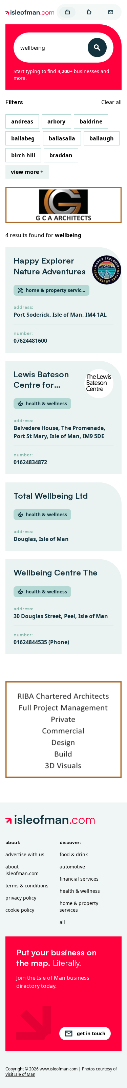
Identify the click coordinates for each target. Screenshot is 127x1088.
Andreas (22, 121)
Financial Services (79, 879)
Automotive (72, 866)
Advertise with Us (24, 854)
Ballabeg (23, 138)
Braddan (60, 155)
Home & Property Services (79, 906)
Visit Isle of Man (20, 1074)
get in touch (91, 1033)
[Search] (97, 47)
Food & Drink (74, 854)
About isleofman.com (22, 870)
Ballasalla (62, 138)
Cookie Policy (19, 910)
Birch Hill (23, 155)
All (62, 922)
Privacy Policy (20, 897)
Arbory (56, 121)
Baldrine (91, 121)
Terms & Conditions (26, 885)
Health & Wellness (80, 891)
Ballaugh (101, 138)
